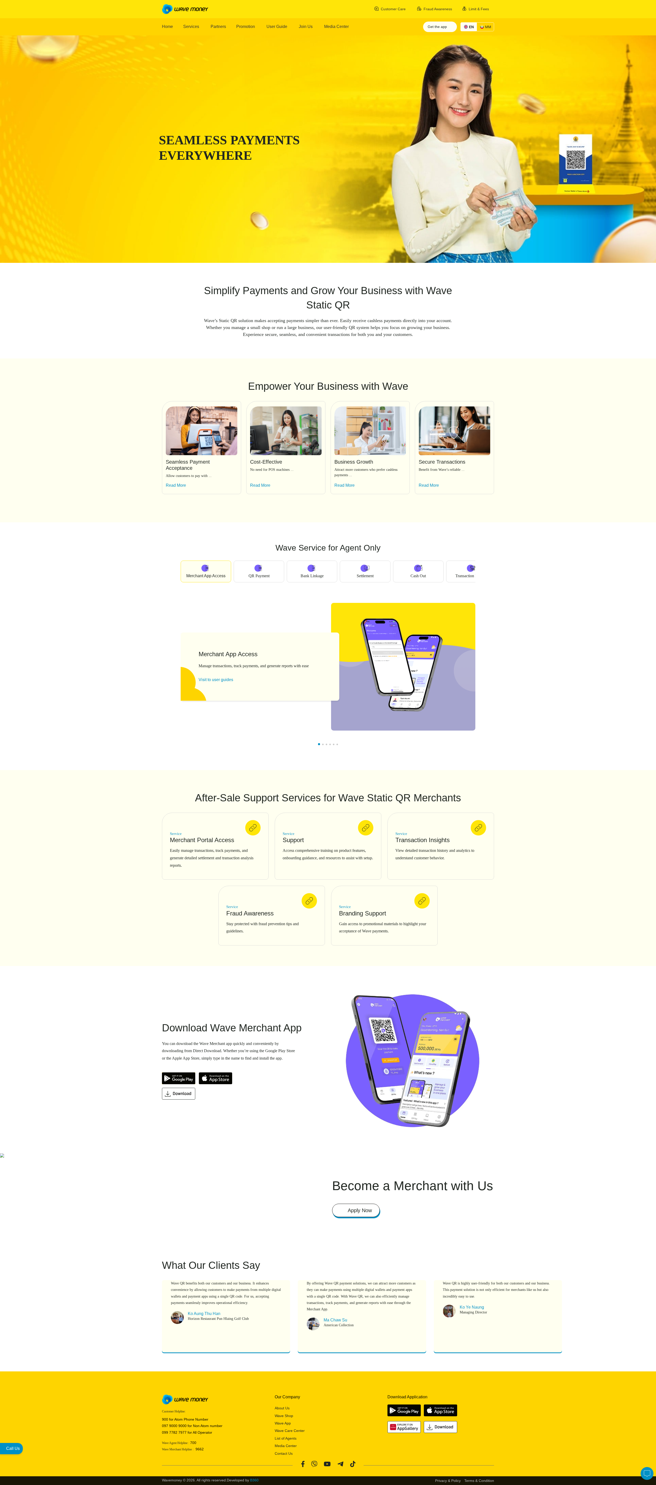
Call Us (13, 1448)
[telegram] (340, 1463)
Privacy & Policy (448, 1481)
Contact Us (284, 1453)
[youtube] (327, 1463)
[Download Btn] (180, 1095)
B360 (254, 1480)
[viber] (314, 1463)
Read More (176, 485)
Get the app (438, 27)
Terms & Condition (479, 1481)
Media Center (286, 1446)
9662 (198, 1449)
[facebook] (303, 1463)
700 (192, 1443)
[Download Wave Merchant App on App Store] (217, 1080)
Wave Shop (284, 1416)
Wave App (283, 1423)
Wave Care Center (290, 1431)
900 (165, 1419)
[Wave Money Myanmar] (185, 9)
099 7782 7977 (174, 1432)
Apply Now (360, 1210)
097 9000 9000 (174, 1426)
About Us (282, 1408)
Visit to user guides (216, 679)
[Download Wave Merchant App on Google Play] (180, 1080)
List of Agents (285, 1438)
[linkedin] (352, 1463)
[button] (491, 501)
